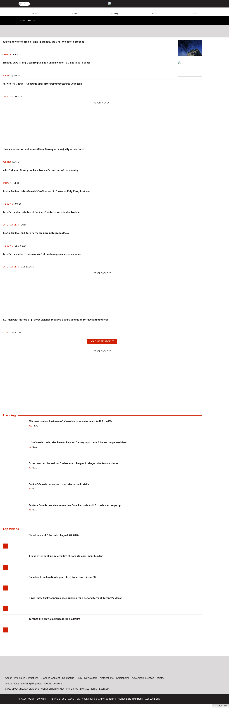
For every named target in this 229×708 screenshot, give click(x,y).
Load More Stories (102, 342)
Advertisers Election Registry (148, 677)
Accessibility (152, 699)
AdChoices (222, 706)
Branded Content (50, 677)
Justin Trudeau (27, 21)
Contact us (68, 677)
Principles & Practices (26, 677)
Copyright (43, 699)
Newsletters (90, 677)
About (8, 677)
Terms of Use (58, 699)
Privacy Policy (26, 699)
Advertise (74, 699)
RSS (79, 677)
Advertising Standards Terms (99, 699)
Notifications (107, 677)
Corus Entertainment (130, 699)
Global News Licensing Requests (23, 683)
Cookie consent (53, 683)
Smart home (122, 677)
